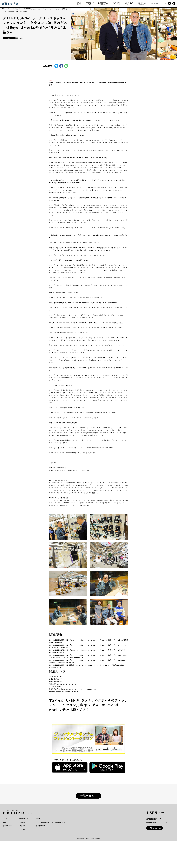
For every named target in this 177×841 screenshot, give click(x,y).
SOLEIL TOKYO (55, 686)
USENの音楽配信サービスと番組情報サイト (50, 822)
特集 (4, 822)
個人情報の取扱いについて (155, 822)
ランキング (23, 822)
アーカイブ (23, 829)
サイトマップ (40, 826)
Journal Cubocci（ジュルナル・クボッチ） (64, 691)
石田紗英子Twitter (55, 681)
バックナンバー (16, 9)
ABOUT (38, 818)
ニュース (6, 818)
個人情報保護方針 (152, 819)
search (165, 3)
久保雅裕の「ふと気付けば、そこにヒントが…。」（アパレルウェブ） (73, 689)
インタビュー (7, 826)
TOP (3, 9)
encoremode (23, 818)
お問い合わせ (153, 828)
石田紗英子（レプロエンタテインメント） (63, 684)
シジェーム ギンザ (55, 676)
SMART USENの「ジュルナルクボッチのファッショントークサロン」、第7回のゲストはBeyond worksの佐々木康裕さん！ (88, 705)
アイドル (22, 826)
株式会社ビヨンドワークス (58, 679)
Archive (8, 9)
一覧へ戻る (87, 795)
